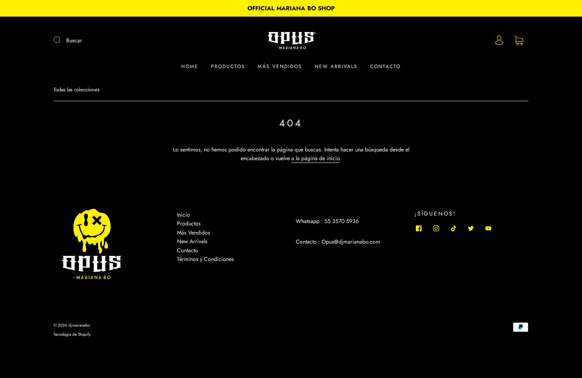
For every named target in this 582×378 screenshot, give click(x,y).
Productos (228, 67)
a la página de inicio (315, 158)
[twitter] (470, 228)
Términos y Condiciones (205, 259)
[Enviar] (62, 40)
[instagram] (436, 228)
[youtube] (488, 228)
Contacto (385, 67)
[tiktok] (453, 228)
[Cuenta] (499, 40)
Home (189, 67)
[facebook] (418, 228)
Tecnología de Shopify (71, 334)
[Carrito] (519, 40)
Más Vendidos (193, 232)
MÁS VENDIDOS (280, 67)
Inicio (183, 215)
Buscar (74, 40)
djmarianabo (79, 325)
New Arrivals (336, 67)
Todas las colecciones (76, 89)
